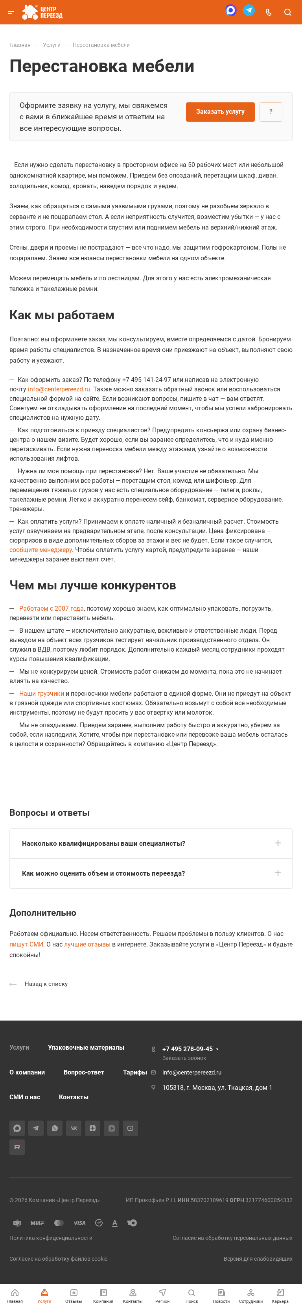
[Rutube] (17, 1147)
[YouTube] (130, 1128)
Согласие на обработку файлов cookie (58, 1259)
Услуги (19, 1047)
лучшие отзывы (87, 944)
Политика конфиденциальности (50, 1238)
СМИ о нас (24, 1097)
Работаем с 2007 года (51, 608)
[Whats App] (55, 1128)
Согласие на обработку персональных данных (233, 1238)
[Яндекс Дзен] (92, 1128)
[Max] (231, 12)
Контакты (73, 1097)
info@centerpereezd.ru (59, 389)
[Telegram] (249, 12)
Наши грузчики (41, 693)
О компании (27, 1072)
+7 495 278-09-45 (187, 1049)
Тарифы (135, 1072)
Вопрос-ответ (84, 1072)
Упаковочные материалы (86, 1047)
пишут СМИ (26, 944)
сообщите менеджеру (40, 550)
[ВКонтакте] (73, 1128)
